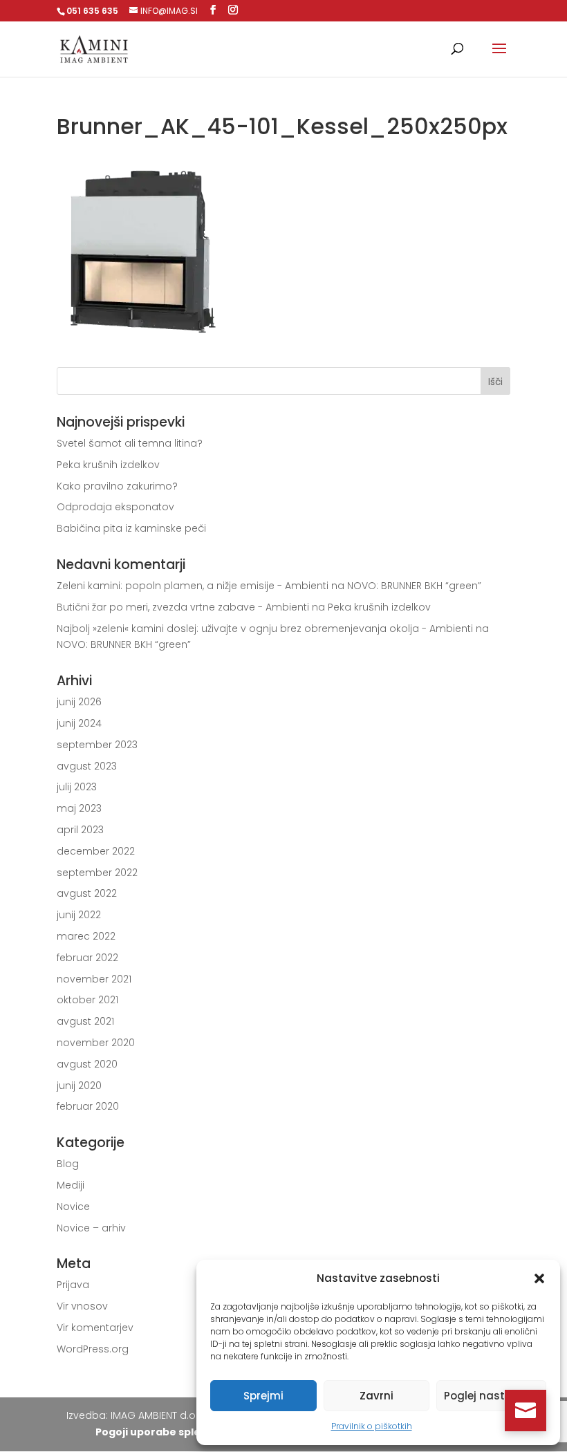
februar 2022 (87, 958)
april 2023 (80, 830)
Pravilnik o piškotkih (371, 1426)
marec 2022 (86, 936)
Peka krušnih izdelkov (108, 465)
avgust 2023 (87, 766)
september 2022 (97, 872)
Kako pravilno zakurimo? (117, 486)
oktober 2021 (87, 1000)
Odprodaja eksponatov (115, 507)
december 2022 (96, 851)
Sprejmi (263, 1395)
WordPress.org (93, 1349)
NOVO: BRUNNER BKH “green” (414, 586)
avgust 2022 (87, 893)
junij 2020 (79, 1085)
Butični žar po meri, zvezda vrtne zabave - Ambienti (183, 607)
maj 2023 (79, 808)
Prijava (73, 1285)
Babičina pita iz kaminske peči (131, 528)
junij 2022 (79, 915)
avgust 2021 (85, 1021)
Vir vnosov (82, 1306)
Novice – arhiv (91, 1228)
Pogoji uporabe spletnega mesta (182, 1432)
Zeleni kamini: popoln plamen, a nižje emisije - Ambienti (192, 586)
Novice (73, 1206)
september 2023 (97, 745)
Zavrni (376, 1395)
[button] (539, 1278)
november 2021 (94, 979)
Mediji (70, 1185)
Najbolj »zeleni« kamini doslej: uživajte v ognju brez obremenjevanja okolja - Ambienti (265, 628)
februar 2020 (88, 1106)
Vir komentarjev (95, 1327)
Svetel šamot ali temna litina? (130, 443)
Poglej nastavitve (491, 1395)
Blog (68, 1164)
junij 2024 (79, 723)
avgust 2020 (87, 1064)
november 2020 (96, 1043)
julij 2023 (77, 787)
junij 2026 (79, 702)
